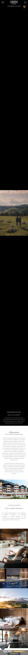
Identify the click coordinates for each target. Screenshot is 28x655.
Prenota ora (18, 651)
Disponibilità (14, 653)
